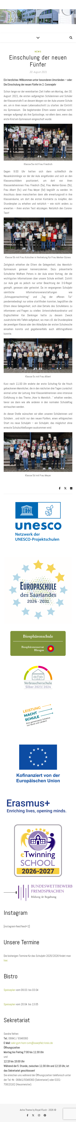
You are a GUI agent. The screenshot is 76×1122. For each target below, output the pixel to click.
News (38, 51)
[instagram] (39, 1115)
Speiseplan (10, 990)
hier (6, 960)
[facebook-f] (28, 1115)
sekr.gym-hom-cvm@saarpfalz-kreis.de (32, 1043)
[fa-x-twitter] (33, 1115)
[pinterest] (45, 1115)
